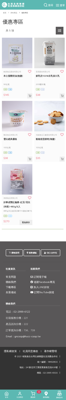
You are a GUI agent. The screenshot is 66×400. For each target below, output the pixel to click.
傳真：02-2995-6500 (47, 373)
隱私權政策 (10, 351)
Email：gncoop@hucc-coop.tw (23, 336)
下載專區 (11, 287)
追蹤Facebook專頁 (44, 282)
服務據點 (32, 252)
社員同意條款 (30, 351)
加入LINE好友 (41, 287)
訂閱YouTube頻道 (43, 292)
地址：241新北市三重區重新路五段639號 (39, 367)
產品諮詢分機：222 (17, 324)
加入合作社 (51, 252)
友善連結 (11, 292)
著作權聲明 (50, 351)
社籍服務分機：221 (17, 317)
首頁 (4, 13)
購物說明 (15, 252)
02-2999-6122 (18, 311)
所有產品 (14, 13)
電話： (9, 311)
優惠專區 (24, 13)
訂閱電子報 (40, 276)
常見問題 (11, 276)
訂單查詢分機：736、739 (20, 330)
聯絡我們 (11, 282)
